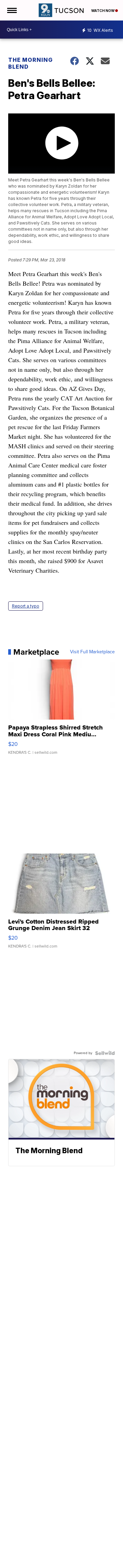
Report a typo (25, 606)
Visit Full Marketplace (92, 652)
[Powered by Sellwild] (105, 1053)
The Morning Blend (30, 63)
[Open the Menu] (11, 10)
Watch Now (103, 11)
